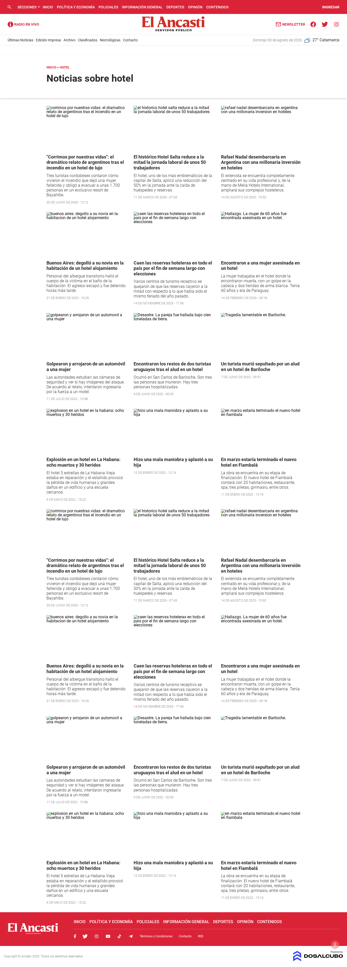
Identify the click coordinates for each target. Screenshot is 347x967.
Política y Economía (76, 7)
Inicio (48, 7)
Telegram (130, 936)
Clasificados (87, 40)
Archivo (69, 40)
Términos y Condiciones (156, 936)
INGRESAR (330, 7)
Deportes (175, 7)
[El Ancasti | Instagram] (336, 24)
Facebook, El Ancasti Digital (75, 936)
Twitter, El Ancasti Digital (85, 936)
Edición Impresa (48, 40)
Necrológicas (110, 40)
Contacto (130, 40)
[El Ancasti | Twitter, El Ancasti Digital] (325, 24)
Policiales (108, 7)
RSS (200, 936)
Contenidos (217, 7)
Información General (142, 7)
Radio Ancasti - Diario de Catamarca (23, 24)
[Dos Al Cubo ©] (318, 959)
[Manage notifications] (335, 944)
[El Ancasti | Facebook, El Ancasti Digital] (313, 24)
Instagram (96, 936)
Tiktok (119, 936)
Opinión (195, 7)
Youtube (108, 936)
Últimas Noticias (20, 40)
